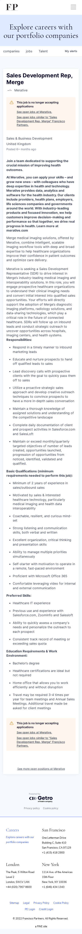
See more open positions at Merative (41, 768)
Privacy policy (32, 808)
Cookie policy (50, 808)
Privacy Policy (41, 903)
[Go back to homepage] (12, 7)
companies (11, 51)
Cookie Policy (61, 903)
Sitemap (14, 903)
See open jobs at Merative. (34, 111)
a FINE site (41, 926)
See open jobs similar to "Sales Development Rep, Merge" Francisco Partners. (41, 121)
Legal (26, 903)
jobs (29, 51)
